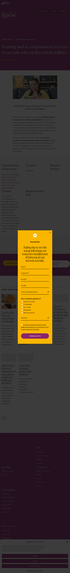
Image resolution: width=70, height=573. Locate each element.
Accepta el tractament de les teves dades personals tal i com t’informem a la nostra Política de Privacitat (34, 327)
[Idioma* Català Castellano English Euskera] (35, 318)
